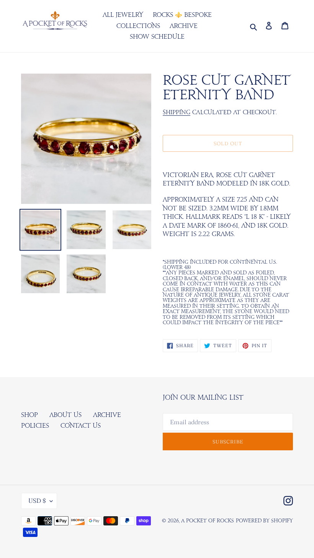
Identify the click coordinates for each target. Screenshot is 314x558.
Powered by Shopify (264, 521)
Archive (107, 415)
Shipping (176, 112)
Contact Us (81, 425)
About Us (65, 415)
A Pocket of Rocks (207, 521)
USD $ (37, 500)
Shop (29, 415)
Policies (35, 425)
